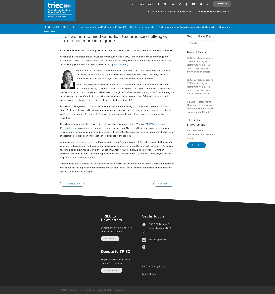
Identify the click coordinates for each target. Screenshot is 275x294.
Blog (135, 5)
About (142, 5)
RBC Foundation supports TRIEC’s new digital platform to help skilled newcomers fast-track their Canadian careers (200, 64)
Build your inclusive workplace (169, 12)
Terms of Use (149, 273)
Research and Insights (214, 12)
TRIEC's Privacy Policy (153, 266)
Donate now (111, 270)
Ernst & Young (121, 64)
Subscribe (196, 145)
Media (151, 5)
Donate (222, 4)
